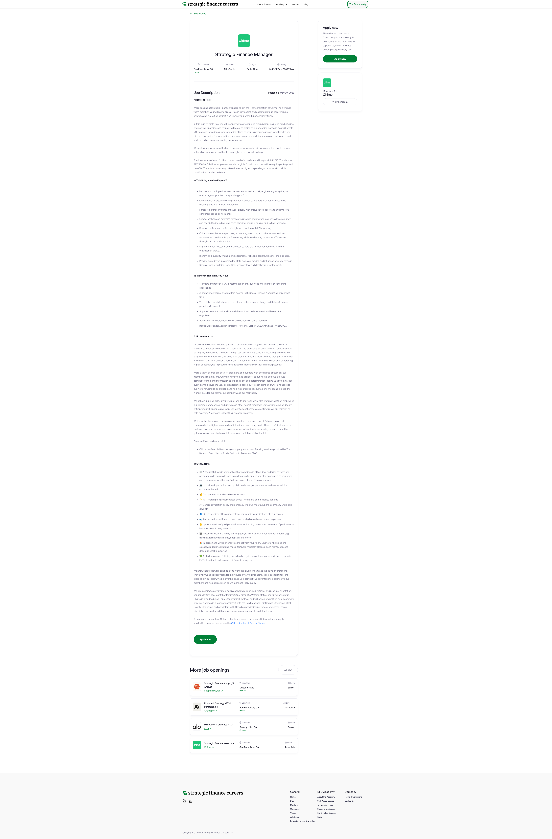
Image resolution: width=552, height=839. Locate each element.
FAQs (319, 817)
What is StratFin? (264, 4)
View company (340, 101)
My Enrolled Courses (326, 813)
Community (295, 809)
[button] (282, 4)
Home (293, 797)
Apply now (205, 639)
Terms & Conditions (353, 797)
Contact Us (349, 801)
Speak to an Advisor (326, 809)
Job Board (294, 817)
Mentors (295, 4)
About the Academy (326, 797)
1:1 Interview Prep (325, 805)
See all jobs (198, 13)
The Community (357, 4)
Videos (293, 813)
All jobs (288, 669)
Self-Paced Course (325, 801)
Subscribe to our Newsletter (302, 821)
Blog (306, 4)
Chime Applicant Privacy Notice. (248, 623)
